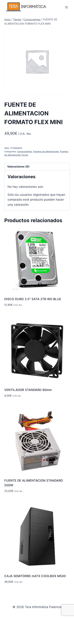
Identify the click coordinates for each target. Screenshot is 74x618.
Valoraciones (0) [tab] (18, 166)
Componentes (24, 151)
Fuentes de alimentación (46, 151)
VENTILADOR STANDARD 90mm (28, 390)
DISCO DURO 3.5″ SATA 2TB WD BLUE (32, 299)
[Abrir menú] (66, 7)
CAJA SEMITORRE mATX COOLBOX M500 (35, 576)
